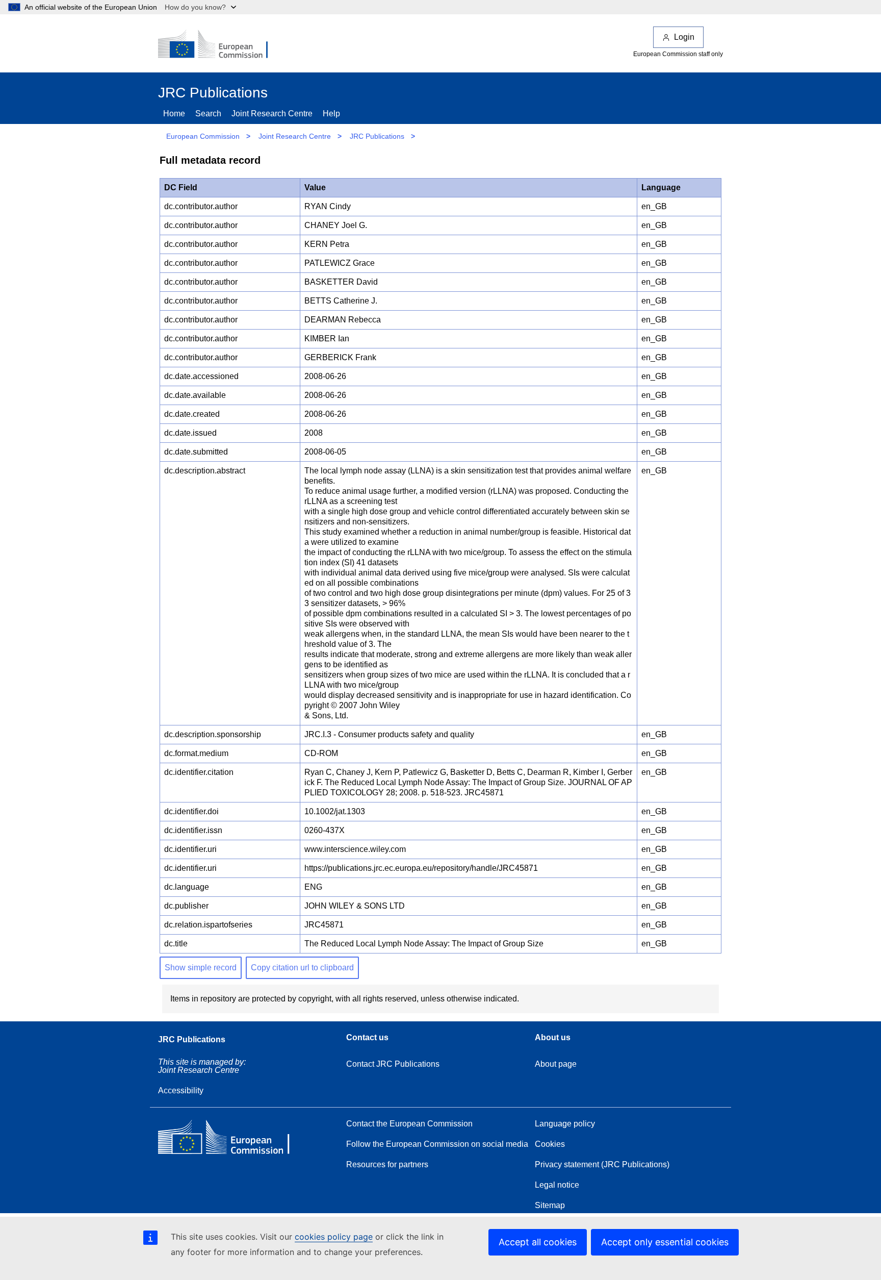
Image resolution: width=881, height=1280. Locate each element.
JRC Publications (377, 136)
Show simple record (201, 967)
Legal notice (557, 1185)
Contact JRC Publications (392, 1064)
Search (208, 113)
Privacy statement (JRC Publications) (602, 1164)
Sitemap (550, 1205)
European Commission (203, 136)
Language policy (565, 1123)
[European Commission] (219, 45)
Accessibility (180, 1090)
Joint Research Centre (272, 113)
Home (174, 113)
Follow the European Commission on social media (437, 1144)
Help (331, 113)
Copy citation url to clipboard (302, 967)
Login (684, 37)
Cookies (550, 1144)
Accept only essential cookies (665, 1242)
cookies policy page (334, 1237)
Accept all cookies (538, 1242)
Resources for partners (387, 1164)
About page (556, 1064)
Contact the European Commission (409, 1123)
